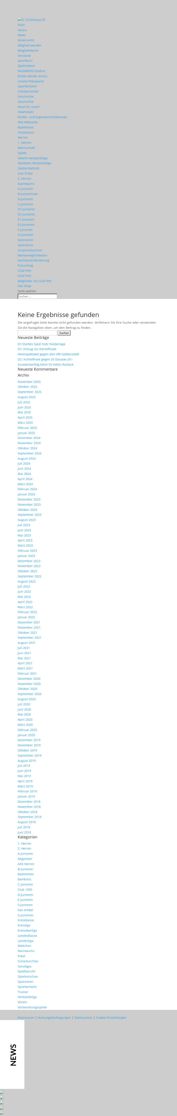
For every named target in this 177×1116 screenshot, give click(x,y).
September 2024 (29, 453)
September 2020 (29, 694)
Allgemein (25, 859)
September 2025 (29, 392)
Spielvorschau (28, 976)
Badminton (26, 127)
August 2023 (27, 520)
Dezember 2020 (29, 679)
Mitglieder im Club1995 (35, 281)
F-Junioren (25, 230)
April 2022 (25, 602)
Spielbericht (26, 971)
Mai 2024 (24, 474)
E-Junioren (25, 900)
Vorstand (24, 56)
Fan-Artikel (25, 910)
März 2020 (25, 725)
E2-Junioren (26, 225)
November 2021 (29, 627)
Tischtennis (26, 132)
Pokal (21, 956)
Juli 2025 (24, 402)
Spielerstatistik (28, 168)
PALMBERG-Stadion (32, 71)
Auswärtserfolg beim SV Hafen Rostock (45, 364)
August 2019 (27, 761)
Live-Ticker (25, 173)
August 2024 (27, 458)
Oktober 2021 (27, 633)
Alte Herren (26, 864)
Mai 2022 (24, 597)
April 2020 (25, 719)
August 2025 (27, 397)
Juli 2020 (24, 704)
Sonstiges (25, 966)
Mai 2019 (24, 776)
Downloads (26, 112)
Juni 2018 (24, 832)
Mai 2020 (24, 714)
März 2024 (25, 484)
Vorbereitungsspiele (32, 1007)
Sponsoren (25, 240)
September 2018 (29, 817)
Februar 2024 (27, 489)
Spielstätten (26, 66)
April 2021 (25, 663)
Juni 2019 (24, 771)
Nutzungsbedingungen (54, 1018)
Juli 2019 (24, 766)
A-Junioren (25, 189)
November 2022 (29, 566)
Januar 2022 (26, 617)
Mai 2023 (24, 535)
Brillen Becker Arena (32, 76)
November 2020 (29, 684)
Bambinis (24, 879)
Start (21, 25)
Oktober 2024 (27, 448)
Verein (22, 30)
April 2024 (25, 479)
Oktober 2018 (27, 812)
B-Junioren (25, 199)
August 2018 (27, 822)
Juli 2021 (24, 648)
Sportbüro (25, 61)
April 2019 (25, 781)
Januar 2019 (26, 796)
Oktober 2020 (27, 689)
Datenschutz (83, 1018)
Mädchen (24, 946)
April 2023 (25, 540)
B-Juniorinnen (28, 194)
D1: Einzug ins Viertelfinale (37, 349)
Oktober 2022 (27, 571)
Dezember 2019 (29, 740)
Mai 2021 (24, 658)
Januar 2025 (26, 433)
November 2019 (29, 745)
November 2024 (29, 443)
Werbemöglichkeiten (32, 255)
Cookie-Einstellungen (111, 1018)
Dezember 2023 (29, 499)
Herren (23, 137)
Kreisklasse (26, 920)
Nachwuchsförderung (33, 260)
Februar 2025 (27, 428)
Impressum (26, 1018)
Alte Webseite (28, 122)
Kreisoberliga (27, 930)
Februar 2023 (27, 551)
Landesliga (25, 941)
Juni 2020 (24, 709)
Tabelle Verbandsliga (33, 158)
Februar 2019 (27, 791)
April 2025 (25, 417)
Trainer (23, 992)
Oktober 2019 (27, 750)
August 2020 (27, 699)
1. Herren (24, 143)
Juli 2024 (24, 463)
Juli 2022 (24, 586)
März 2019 (25, 786)
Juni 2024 (24, 469)
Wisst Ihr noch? (29, 107)
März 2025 (25, 422)
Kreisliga (24, 925)
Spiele (22, 153)
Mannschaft (26, 148)
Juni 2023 (24, 530)
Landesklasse (27, 936)
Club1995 (24, 271)
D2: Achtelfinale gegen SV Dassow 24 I (45, 359)
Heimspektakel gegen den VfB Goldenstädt (48, 354)
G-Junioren (25, 235)
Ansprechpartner (30, 250)
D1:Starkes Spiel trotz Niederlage (41, 344)
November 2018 (29, 807)
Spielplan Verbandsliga (34, 163)
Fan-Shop (24, 286)
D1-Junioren (26, 209)
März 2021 (25, 668)
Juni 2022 (24, 591)
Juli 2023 (24, 525)
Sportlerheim (27, 86)
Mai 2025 (24, 412)
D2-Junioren (26, 214)
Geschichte (26, 96)
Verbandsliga (27, 997)
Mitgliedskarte (28, 50)
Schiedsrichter (28, 91)
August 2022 (27, 581)
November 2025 (29, 382)
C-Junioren (25, 204)
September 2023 (29, 515)
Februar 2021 (27, 673)
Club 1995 (25, 889)
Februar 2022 (27, 612)
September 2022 (29, 576)
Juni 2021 (24, 653)
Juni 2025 (24, 407)
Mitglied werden (29, 45)
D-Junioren (25, 895)
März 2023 (25, 545)
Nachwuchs (26, 184)
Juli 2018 (24, 827)
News (22, 35)
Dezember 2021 (29, 622)
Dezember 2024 (29, 438)
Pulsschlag (25, 265)
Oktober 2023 (27, 510)
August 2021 (27, 643)
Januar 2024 (26, 494)
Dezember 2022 (29, 561)
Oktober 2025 (27, 387)
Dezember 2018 (29, 801)
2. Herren (24, 178)
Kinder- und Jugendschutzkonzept (42, 117)
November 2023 (29, 504)
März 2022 (25, 607)
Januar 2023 (26, 556)
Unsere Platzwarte (31, 81)
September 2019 (29, 755)
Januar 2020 (26, 735)
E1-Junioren (26, 219)
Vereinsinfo (26, 40)
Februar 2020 (27, 730)
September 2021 (29, 637)
